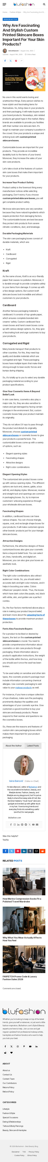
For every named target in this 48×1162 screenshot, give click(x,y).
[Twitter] (29, 824)
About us (6, 1070)
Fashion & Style (15, 12)
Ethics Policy (32, 1155)
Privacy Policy (34, 1152)
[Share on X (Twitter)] (10, 60)
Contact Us (7, 1074)
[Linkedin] (18, 824)
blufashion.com (14, 817)
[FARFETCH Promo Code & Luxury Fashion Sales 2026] (24, 959)
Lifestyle (6, 1109)
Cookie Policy (19, 1155)
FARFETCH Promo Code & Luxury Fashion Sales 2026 (20, 978)
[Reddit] (26, 824)
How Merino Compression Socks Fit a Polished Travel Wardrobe (22, 900)
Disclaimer (15, 1152)
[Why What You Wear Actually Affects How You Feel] (24, 920)
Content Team (9, 1079)
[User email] (37, 824)
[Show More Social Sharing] (21, 60)
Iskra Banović (13, 51)
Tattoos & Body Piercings (13, 1126)
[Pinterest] (22, 824)
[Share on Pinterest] (16, 60)
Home (5, 12)
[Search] (44, 4)
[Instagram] (14, 824)
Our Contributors (10, 1083)
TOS (24, 1152)
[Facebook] (11, 824)
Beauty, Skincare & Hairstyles (14, 1130)
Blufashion (33, 787)
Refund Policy (8, 1091)
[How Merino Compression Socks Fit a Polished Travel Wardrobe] (24, 881)
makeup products (23, 687)
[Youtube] (33, 824)
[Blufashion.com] (24, 4)
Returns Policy (8, 1087)
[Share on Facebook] (5, 60)
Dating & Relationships (12, 1122)
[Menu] (4, 4)
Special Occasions (10, 1117)
